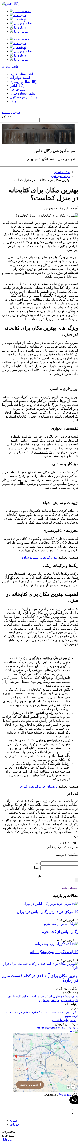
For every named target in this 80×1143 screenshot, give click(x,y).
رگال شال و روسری (23, 81)
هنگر (13, 101)
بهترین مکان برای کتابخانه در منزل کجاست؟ (40, 180)
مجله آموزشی (60, 176)
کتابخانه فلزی (43, 452)
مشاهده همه (70, 887)
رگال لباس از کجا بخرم (60, 932)
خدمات (14, 1124)
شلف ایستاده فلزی (22, 93)
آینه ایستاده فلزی (21, 74)
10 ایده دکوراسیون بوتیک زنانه (54, 952)
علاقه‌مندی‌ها (10, 66)
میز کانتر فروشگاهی (24, 97)
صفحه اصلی (62, 172)
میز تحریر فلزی (48, 1000)
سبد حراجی (17, 89)
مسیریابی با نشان (64, 1020)
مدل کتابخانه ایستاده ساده (39, 557)
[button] (40, 1132)
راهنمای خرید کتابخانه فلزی (38, 786)
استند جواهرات (20, 78)
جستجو (6, 116)
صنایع (13, 1120)
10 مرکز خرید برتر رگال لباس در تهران (47, 912)
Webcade (65, 1094)
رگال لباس (17, 85)
